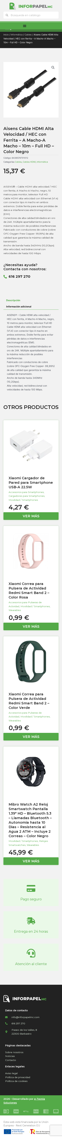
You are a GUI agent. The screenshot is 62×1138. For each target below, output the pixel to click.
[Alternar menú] (24, 26)
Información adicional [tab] (18, 306)
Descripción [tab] (13, 300)
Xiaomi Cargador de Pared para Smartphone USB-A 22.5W (31, 482)
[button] (53, 67)
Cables (28, 34)
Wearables (15, 610)
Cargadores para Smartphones (26, 496)
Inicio (6, 34)
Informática (17, 34)
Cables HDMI (29, 162)
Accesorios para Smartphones (26, 492)
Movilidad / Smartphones (23, 500)
